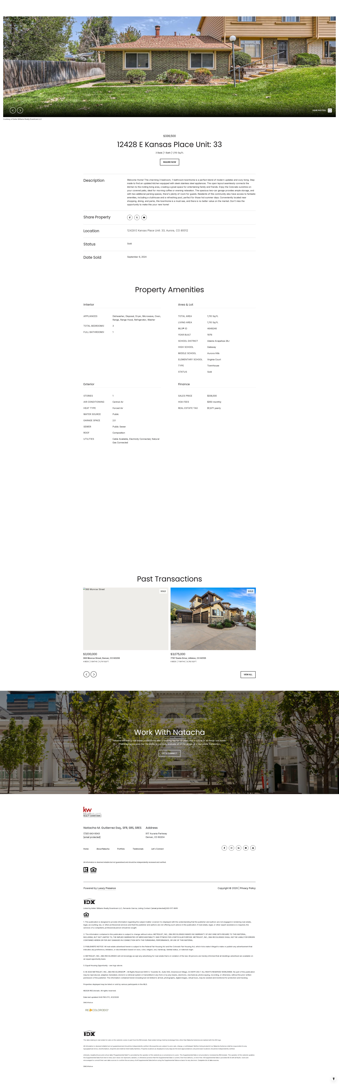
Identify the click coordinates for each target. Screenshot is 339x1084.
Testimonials (138, 849)
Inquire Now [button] (169, 162)
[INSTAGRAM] (231, 848)
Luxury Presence (106, 888)
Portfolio (121, 849)
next (20, 110)
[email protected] (158, 908)
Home (86, 849)
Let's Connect (157, 849)
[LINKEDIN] (238, 848)
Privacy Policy (248, 888)
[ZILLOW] (253, 848)
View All (248, 674)
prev (13, 110)
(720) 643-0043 (91, 833)
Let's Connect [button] (169, 753)
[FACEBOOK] (224, 848)
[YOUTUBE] (245, 848)
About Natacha (103, 849)
